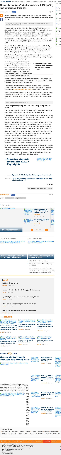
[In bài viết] (50, 12)
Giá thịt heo (21, 433)
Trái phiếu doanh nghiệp (11, 230)
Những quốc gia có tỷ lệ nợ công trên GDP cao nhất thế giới (19, 304)
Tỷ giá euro (33, 431)
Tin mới (5, 280)
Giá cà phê (46, 431)
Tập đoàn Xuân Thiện (21, 198)
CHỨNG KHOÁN (39, 441)
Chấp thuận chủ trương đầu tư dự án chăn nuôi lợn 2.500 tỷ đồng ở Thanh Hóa (12, 256)
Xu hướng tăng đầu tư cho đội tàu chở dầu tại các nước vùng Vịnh (8, 342)
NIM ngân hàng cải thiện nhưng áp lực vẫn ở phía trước (47, 394)
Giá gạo (27, 433)
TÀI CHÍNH (27, 441)
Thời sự (4, 292)
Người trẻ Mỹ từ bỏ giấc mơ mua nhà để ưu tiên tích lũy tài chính (20, 297)
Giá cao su (32, 433)
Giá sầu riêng (14, 433)
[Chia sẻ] (1, 19)
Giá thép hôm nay (6, 433)
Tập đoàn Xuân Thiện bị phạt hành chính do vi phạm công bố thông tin (32, 175)
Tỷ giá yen (27, 431)
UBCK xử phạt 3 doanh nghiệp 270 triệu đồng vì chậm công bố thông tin (47, 378)
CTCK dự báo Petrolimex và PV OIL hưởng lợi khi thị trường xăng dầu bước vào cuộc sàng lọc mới (41, 271)
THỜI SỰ (6, 441)
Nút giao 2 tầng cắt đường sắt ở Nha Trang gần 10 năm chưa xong (21, 290)
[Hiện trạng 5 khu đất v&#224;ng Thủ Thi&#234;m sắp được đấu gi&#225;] (27, 337)
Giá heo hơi (40, 431)
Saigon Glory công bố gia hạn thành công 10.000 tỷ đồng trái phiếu (18, 162)
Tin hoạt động (52, 1)
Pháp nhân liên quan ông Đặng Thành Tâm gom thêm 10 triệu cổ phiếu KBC (45, 326)
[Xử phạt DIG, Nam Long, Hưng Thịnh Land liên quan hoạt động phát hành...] (30, 222)
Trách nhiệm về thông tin (7, 453)
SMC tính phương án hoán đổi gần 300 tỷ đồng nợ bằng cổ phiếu (41, 264)
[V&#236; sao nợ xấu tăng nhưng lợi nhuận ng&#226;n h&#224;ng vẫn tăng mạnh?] (27, 321)
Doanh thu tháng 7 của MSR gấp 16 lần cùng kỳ (40, 268)
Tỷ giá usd (22, 431)
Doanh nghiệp (6, 1)
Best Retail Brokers (40, 433)
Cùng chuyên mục (35, 239)
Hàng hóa (4, 285)
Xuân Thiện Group (10, 198)
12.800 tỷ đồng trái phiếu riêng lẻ (23, 89)
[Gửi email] (52, 11)
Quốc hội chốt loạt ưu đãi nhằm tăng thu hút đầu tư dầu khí (19, 311)
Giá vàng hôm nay (6, 431)
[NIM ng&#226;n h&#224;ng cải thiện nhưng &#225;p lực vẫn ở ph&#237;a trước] (36, 395)
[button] (32, 230)
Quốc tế (4, 299)
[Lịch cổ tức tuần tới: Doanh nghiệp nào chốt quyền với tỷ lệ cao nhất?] (41, 250)
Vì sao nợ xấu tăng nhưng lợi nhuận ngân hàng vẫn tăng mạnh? (27, 325)
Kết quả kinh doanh (17, 1)
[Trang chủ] (1, 15)
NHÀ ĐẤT (33, 441)
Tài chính (2, 332)
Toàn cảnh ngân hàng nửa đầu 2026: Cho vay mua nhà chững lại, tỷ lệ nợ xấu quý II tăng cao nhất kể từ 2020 (8, 327)
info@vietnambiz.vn (9, 452)
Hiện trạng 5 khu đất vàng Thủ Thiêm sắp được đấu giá (26, 341)
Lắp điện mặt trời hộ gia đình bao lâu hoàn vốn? (45, 341)
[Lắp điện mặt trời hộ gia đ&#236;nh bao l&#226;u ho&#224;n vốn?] (45, 337)
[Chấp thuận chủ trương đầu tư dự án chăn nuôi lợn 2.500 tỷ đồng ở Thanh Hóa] (13, 250)
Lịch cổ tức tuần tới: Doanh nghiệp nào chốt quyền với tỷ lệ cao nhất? (41, 256)
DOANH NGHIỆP (47, 441)
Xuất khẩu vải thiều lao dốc (10, 283)
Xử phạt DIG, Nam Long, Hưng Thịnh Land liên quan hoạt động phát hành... (43, 221)
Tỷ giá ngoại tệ (15, 431)
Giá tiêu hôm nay (54, 431)
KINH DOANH (54, 441)
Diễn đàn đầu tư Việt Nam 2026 (53, 433)
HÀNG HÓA (16, 441)
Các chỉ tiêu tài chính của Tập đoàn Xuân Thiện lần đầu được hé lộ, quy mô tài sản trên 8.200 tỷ (44, 66)
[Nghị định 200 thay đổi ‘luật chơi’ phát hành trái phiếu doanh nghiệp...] (30, 211)
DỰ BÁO (10, 441)
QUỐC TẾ (22, 441)
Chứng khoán (40, 331)
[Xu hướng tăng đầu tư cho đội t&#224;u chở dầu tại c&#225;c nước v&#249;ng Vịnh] (8, 338)
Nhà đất (20, 344)
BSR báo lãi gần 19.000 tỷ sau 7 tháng (38, 261)
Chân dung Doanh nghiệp (39, 1)
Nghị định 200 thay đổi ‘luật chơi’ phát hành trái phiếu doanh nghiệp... (43, 210)
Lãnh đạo (27, 1)
